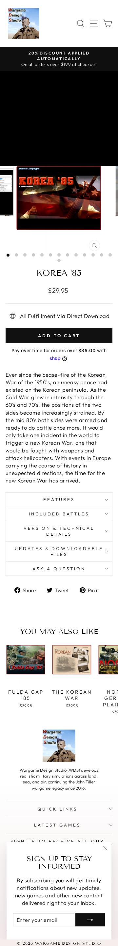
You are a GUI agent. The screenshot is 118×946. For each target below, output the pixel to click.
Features (59, 499)
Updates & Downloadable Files (59, 551)
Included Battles (59, 513)
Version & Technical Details (59, 531)
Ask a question (59, 568)
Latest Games (57, 825)
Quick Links (57, 809)
